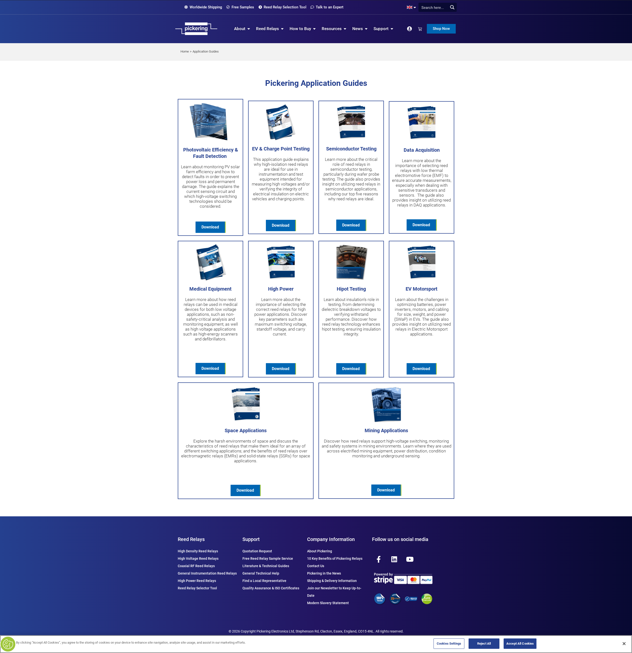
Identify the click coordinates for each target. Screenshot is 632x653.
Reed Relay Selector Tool (197, 588)
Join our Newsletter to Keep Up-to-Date (334, 591)
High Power (281, 289)
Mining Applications (386, 430)
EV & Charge (266, 149)
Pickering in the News (324, 573)
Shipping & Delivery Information (332, 581)
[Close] (624, 643)
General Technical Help (260, 573)
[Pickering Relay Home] (196, 28)
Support (251, 539)
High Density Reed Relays (198, 551)
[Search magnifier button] (452, 7)
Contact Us (315, 566)
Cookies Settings (449, 643)
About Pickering (319, 551)
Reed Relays (191, 539)
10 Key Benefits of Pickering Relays (334, 558)
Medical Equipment (210, 289)
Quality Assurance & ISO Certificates (270, 588)
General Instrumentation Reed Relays (207, 573)
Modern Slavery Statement (328, 603)
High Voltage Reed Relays (198, 558)
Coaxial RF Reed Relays (196, 566)
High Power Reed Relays (197, 581)
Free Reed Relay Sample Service (267, 558)
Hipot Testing (351, 289)
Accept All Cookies (520, 643)
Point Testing (295, 149)
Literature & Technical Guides (265, 566)
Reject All (484, 643)
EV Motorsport (421, 289)
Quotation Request (257, 551)
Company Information (331, 539)
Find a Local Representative (264, 581)
